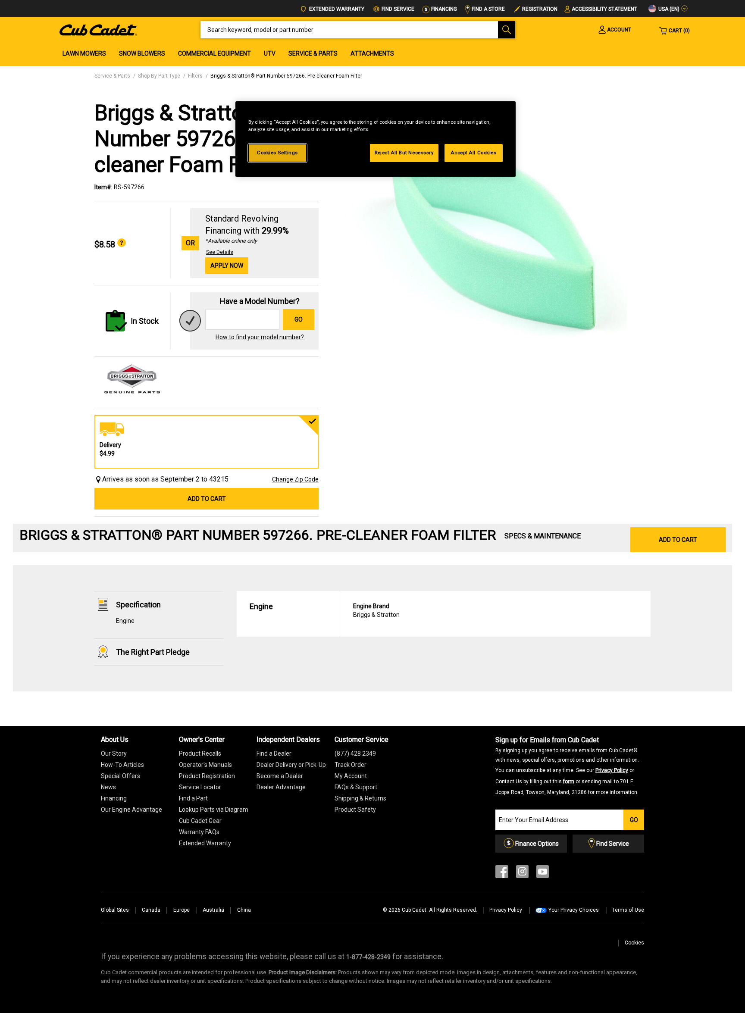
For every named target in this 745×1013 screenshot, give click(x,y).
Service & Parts (313, 53)
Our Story (114, 753)
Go (298, 319)
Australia (213, 910)
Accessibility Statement (604, 9)
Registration (539, 9)
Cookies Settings (277, 153)
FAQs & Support (356, 787)
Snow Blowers (142, 53)
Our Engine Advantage (131, 809)
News (108, 787)
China (244, 910)
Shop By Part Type (159, 76)
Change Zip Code (295, 479)
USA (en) (668, 9)
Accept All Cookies (473, 153)
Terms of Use (628, 910)
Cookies (634, 943)
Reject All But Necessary (404, 153)
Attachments (372, 53)
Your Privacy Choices (573, 910)
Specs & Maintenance (542, 536)
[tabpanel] (489, 238)
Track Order (350, 764)
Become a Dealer (280, 775)
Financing (443, 9)
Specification (138, 604)
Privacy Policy (611, 770)
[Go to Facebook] (501, 874)
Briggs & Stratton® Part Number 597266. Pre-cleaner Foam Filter (286, 76)
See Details (219, 252)
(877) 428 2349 (355, 753)
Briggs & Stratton (376, 610)
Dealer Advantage (281, 787)
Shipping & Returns (360, 798)
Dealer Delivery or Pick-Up (291, 764)
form (568, 782)
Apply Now (226, 265)
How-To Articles (122, 764)
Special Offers (120, 775)
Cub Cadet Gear (200, 820)
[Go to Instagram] (522, 874)
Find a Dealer (274, 753)
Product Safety (355, 809)
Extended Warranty (336, 9)
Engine (125, 620)
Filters (195, 76)
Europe (181, 910)
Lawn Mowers (84, 53)
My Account (351, 775)
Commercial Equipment (214, 53)
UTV (269, 53)
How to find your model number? (260, 337)
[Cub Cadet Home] (98, 29)
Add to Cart (207, 498)
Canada (151, 910)
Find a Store (487, 9)
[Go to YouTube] (542, 874)
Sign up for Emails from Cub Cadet (567, 765)
